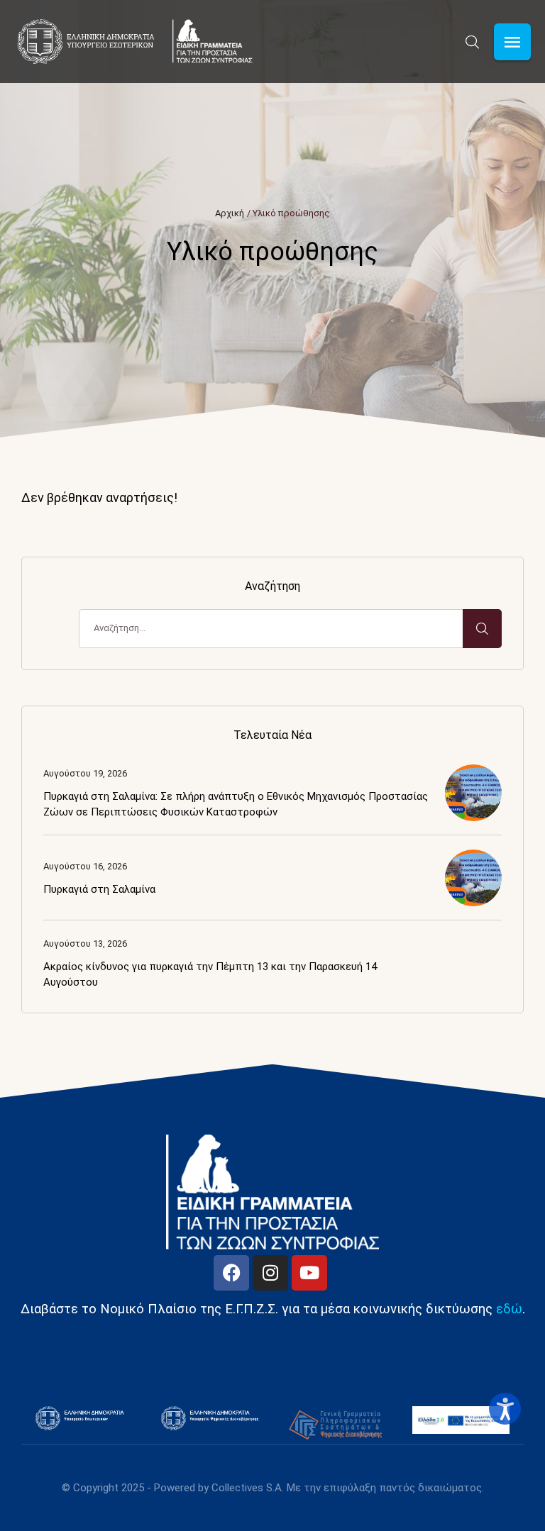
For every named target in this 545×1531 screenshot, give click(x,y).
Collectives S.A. (247, 1487)
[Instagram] (270, 1273)
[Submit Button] (482, 628)
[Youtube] (309, 1273)
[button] (473, 42)
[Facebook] (231, 1273)
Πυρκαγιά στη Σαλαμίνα (99, 889)
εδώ (509, 1309)
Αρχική (229, 213)
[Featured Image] (473, 792)
